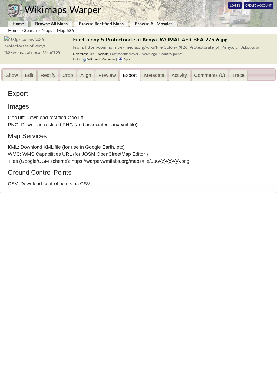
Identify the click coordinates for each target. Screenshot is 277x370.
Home (18, 24)
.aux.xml (119, 124)
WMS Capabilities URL (47, 154)
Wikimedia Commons (101, 59)
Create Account (258, 5)
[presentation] (12, 75)
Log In (235, 5)
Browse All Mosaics (153, 24)
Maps (47, 30)
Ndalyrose (81, 54)
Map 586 (65, 30)
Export (127, 59)
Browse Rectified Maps (101, 24)
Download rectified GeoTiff (54, 117)
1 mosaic (101, 54)
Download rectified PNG (47, 124)
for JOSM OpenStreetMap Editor (110, 154)
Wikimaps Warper (62, 10)
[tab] (11, 75)
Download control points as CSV (55, 183)
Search (30, 30)
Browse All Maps (51, 24)
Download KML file (41, 147)
